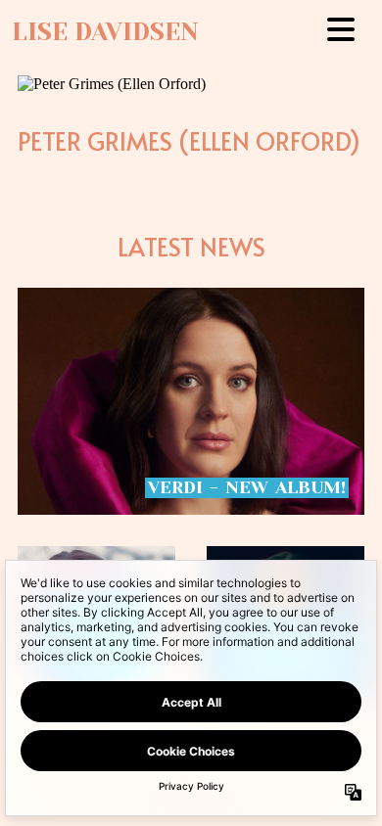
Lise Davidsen (105, 32)
